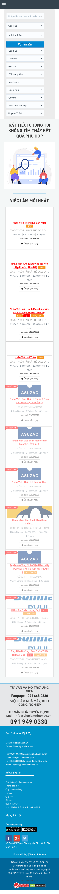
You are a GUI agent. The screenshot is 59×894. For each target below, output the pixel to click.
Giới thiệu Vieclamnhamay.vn (19, 782)
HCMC (18, 234)
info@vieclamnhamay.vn (23, 757)
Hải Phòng (18, 622)
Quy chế (9, 796)
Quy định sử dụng (14, 789)
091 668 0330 (38, 696)
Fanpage (18, 696)
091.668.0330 (15, 761)
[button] (25, 26)
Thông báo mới (12, 786)
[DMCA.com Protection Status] (38, 885)
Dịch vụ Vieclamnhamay (17, 743)
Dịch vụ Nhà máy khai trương (19, 746)
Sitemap (9, 800)
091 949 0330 (29, 721)
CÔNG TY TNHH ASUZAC (29, 407)
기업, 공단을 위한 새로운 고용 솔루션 (23, 807)
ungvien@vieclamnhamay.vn (25, 765)
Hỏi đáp (9, 793)
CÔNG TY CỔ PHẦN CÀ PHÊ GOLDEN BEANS (32, 230)
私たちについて (13, 804)
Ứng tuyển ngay (30, 243)
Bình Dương (18, 411)
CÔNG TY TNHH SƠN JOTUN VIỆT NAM (29, 528)
